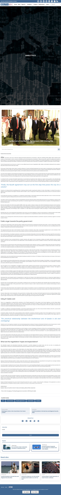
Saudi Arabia (30, 400)
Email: (3, 429)
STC (3, 400)
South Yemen (10, 400)
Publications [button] (41, 4)
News (19, 4)
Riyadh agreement (20, 400)
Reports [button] (23, 4)
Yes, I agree (26, 492)
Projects (36, 4)
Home (15, 4)
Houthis (38, 400)
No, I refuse (34, 492)
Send (30, 435)
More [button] (47, 4)
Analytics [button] (29, 4)
